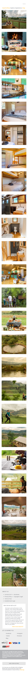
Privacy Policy (8, 596)
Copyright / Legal (18, 596)
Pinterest (19, 636)
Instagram (19, 633)
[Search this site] (18, 4)
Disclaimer (16, 594)
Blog (7, 638)
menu (21, 4)
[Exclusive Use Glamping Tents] (14, 18)
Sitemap (22, 670)
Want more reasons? (17, 626)
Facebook (8, 633)
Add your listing (14, 663)
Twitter (8, 636)
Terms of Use (8, 599)
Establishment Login (10, 601)
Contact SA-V (8, 594)
